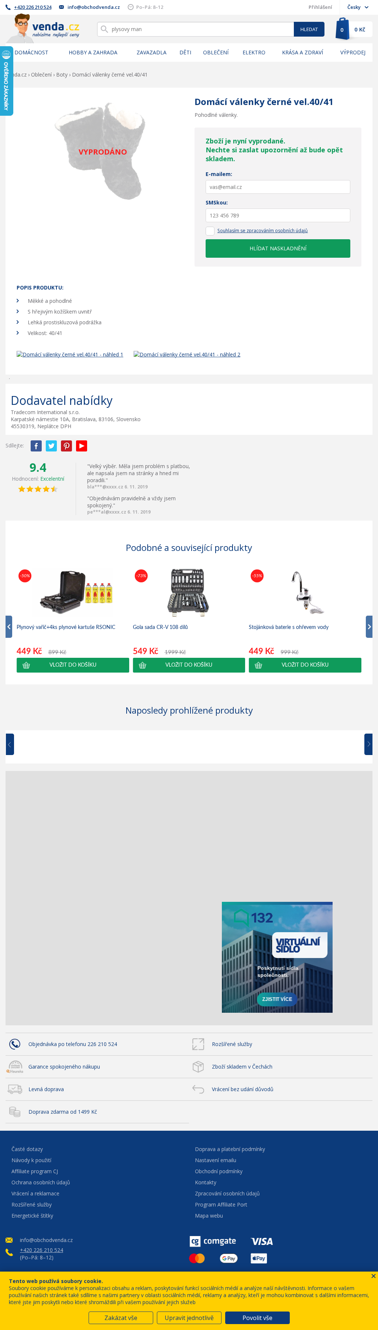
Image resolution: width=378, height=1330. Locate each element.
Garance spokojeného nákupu (64, 1066)
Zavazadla (151, 52)
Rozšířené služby (232, 1044)
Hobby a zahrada (93, 52)
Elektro (254, 52)
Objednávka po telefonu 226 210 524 (72, 1044)
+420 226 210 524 (32, 7)
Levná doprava (46, 1089)
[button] (73, 665)
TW (51, 445)
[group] (73, 620)
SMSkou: (217, 202)
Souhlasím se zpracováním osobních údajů (262, 230)
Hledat (309, 29)
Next (366, 745)
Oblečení (215, 52)
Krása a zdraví (302, 52)
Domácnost (31, 52)
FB (36, 445)
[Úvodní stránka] (42, 28)
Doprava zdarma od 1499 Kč (62, 1111)
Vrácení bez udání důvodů (243, 1089)
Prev (15, 745)
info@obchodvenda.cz (94, 7)
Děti (185, 52)
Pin (66, 445)
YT (81, 445)
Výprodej (352, 52)
